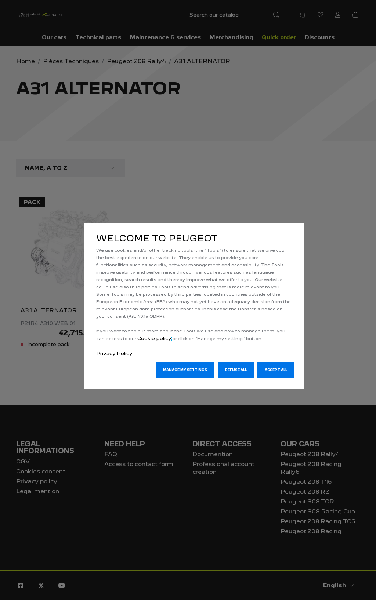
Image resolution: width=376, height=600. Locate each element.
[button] (185, 370)
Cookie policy (154, 338)
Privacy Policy (114, 353)
